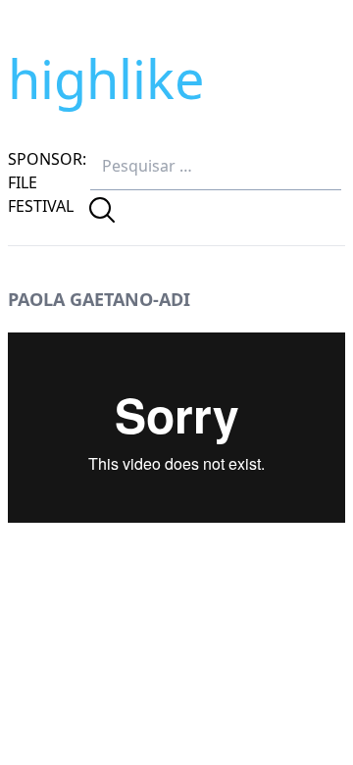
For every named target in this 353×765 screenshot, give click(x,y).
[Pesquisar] (102, 210)
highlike (106, 78)
